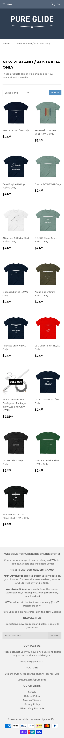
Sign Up (55, 635)
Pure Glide (22, 719)
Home (6, 43)
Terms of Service (32, 700)
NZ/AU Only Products (32, 708)
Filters (55, 92)
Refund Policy (32, 696)
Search (32, 692)
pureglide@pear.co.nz (32, 661)
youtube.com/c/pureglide (32, 679)
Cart (58, 4)
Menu (10, 4)
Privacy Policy (32, 704)
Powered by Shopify (42, 719)
